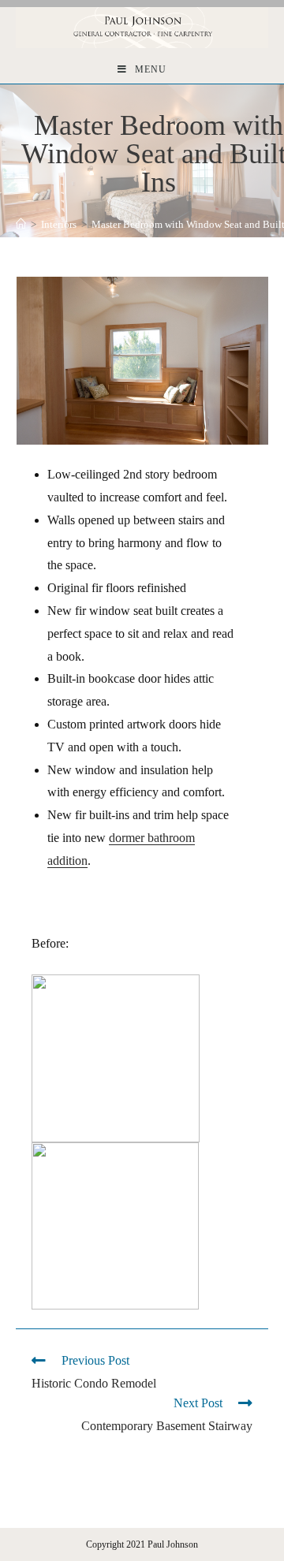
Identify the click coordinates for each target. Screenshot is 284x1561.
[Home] (21, 224)
